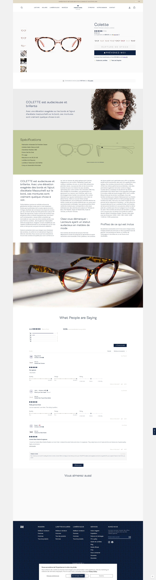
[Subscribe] (130, 537)
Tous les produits (43, 539)
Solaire (44, 7)
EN (136, 1)
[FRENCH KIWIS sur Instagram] (109, 542)
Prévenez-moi (116, 53)
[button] (100, 31)
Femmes (40, 533)
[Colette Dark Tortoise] (133, 40)
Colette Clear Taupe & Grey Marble (42, 398)
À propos (91, 7)
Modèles (65, 7)
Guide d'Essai (95, 547)
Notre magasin (102, 7)
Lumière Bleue (54, 7)
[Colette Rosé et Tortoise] (107, 40)
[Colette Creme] (128, 40)
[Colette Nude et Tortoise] (102, 40)
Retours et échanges (97, 536)
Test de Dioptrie (116, 60)
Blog (92, 544)
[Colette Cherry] (122, 40)
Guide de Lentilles (101, 60)
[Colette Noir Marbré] (96, 40)
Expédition (94, 533)
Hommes (40, 536)
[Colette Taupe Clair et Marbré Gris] (112, 40)
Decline (101, 576)
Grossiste (94, 555)
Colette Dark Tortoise (39, 363)
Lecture (37, 7)
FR (139, 1)
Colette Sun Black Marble (40, 432)
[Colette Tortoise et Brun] (117, 40)
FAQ (92, 550)
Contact (112, 7)
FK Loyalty (90, 80)
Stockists (94, 558)
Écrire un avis (122, 346)
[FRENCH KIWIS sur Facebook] (112, 542)
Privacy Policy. (93, 571)
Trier (109, 351)
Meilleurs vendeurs (43, 531)
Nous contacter (95, 553)
